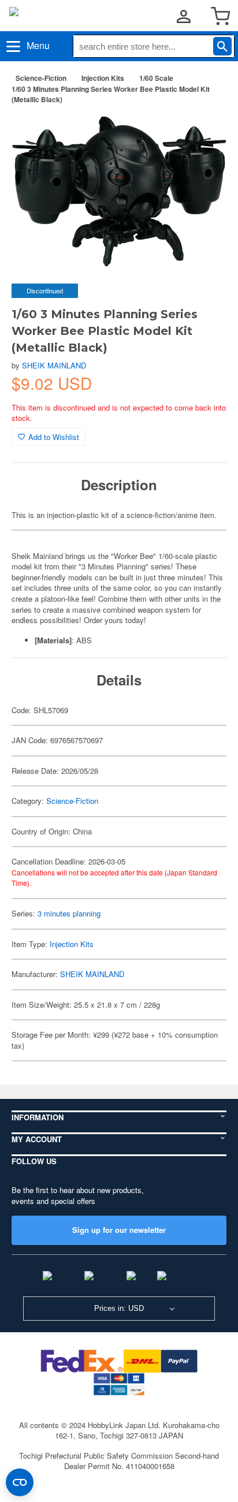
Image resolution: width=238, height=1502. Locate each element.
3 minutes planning (69, 913)
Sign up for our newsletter (119, 1229)
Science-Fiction (41, 78)
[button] (205, 131)
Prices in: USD (119, 1308)
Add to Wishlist (53, 436)
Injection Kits (102, 78)
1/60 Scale (156, 78)
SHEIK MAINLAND (54, 365)
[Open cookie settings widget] (20, 1482)
